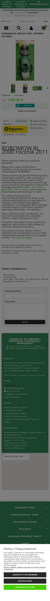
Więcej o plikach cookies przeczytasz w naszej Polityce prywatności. (25, 568)
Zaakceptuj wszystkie (25, 587)
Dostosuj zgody (25, 581)
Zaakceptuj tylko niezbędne (25, 575)
